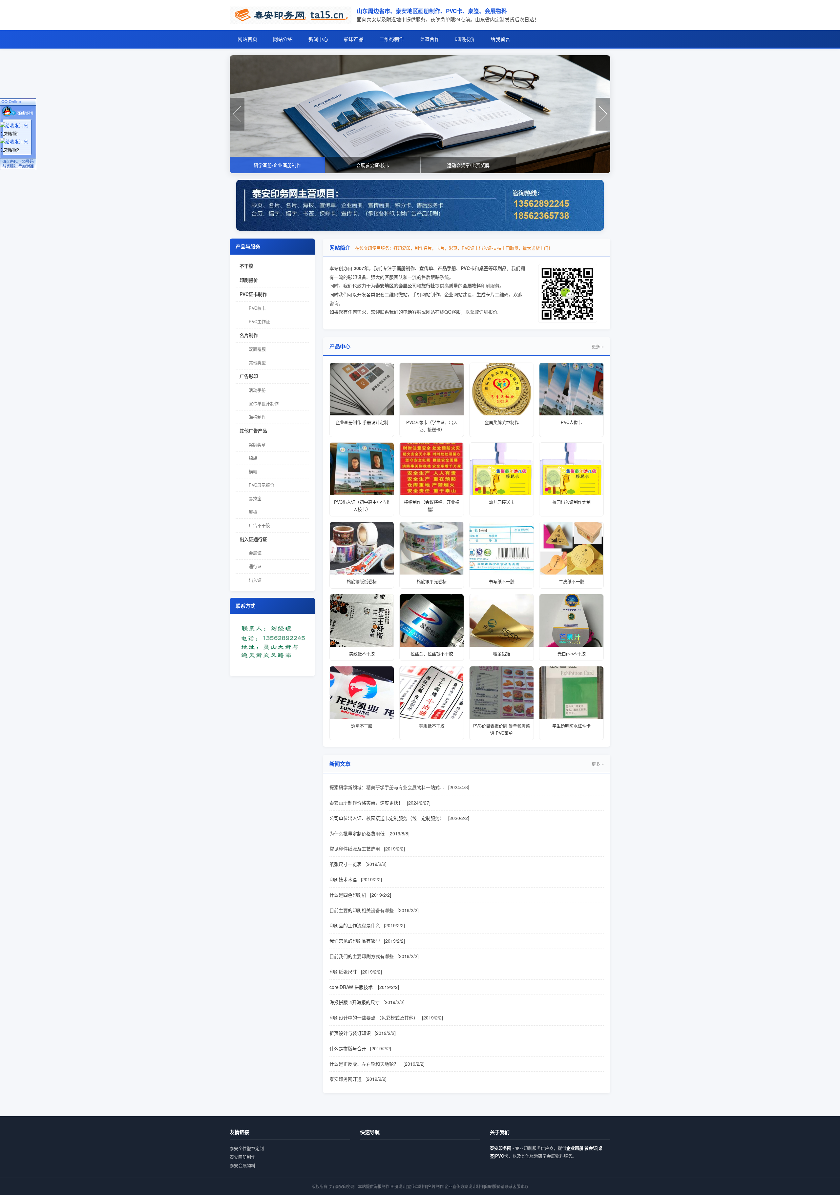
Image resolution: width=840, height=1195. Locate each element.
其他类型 (254, 362)
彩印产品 (354, 38)
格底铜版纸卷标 (362, 581)
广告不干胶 (256, 525)
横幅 (250, 471)
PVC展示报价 (258, 485)
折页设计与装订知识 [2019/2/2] (362, 1033)
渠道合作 (429, 38)
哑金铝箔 (501, 653)
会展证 (252, 553)
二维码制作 (391, 38)
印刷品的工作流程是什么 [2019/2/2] (367, 925)
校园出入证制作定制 (571, 502)
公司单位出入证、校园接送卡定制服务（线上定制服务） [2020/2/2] (399, 818)
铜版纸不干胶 (432, 726)
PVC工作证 (256, 321)
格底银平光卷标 (432, 581)
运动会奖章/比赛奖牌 (468, 165)
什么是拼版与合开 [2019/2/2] (360, 1048)
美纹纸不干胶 (362, 653)
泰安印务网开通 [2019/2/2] (358, 1079)
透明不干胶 (361, 726)
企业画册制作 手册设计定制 (362, 422)
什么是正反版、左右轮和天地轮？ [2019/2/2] (377, 1063)
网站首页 (247, 38)
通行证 (252, 566)
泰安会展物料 (242, 1165)
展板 (250, 512)
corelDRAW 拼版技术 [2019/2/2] (364, 987)
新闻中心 (318, 38)
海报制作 (254, 417)
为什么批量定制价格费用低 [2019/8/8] (369, 833)
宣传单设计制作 (261, 403)
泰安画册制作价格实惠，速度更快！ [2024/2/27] (379, 802)
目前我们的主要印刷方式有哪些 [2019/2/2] (374, 956)
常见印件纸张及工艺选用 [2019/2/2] (367, 848)
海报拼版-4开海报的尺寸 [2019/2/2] (367, 1002)
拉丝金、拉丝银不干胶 (431, 653)
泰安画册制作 (242, 1157)
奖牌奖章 (254, 444)
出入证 (252, 580)
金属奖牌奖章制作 (502, 422)
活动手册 (254, 390)
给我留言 (500, 38)
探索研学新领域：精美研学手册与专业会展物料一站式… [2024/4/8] (399, 787)
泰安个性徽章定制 (247, 1148)
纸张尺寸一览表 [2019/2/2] (358, 864)
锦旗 (250, 458)
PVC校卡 (254, 308)
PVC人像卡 (571, 422)
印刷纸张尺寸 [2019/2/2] (355, 971)
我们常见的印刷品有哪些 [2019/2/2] (367, 940)
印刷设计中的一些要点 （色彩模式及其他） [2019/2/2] (386, 1017)
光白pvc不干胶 (571, 653)
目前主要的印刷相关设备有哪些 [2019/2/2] (374, 910)
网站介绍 (283, 38)
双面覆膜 (254, 349)
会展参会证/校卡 (372, 165)
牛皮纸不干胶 (571, 581)
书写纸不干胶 (501, 581)
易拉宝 (252, 498)
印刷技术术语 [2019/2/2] (355, 879)
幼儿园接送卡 (501, 502)
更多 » (598, 346)
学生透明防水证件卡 (571, 726)
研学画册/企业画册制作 (277, 165)
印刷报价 (465, 38)
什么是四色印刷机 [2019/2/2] (360, 894)
